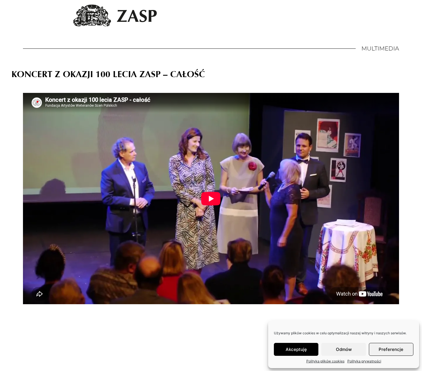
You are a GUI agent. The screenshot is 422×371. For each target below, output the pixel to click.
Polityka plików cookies (325, 361)
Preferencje (391, 349)
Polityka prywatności (364, 361)
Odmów (344, 349)
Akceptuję (296, 349)
